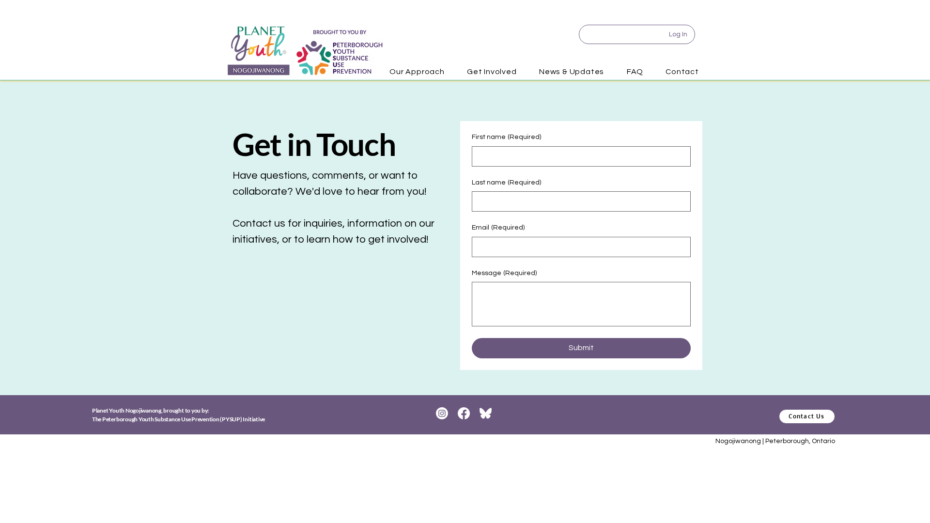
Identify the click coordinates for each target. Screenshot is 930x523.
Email (498, 227)
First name (506, 137)
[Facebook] (464, 413)
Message (504, 273)
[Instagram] (442, 413)
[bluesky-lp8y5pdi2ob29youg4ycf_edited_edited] (486, 413)
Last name (506, 182)
